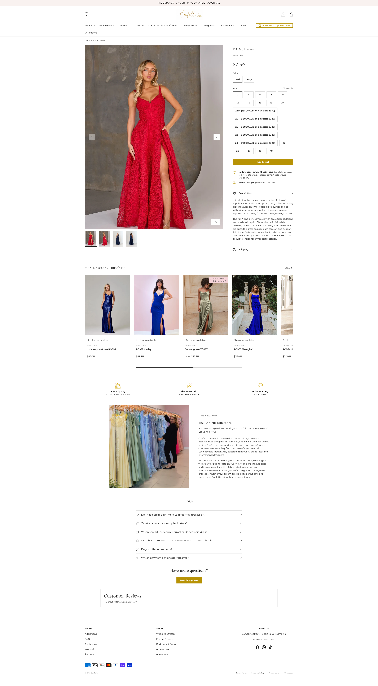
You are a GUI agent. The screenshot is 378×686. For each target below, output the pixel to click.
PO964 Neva (289, 349)
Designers (208, 25)
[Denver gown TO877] (205, 305)
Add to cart (263, 162)
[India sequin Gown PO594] (107, 305)
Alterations (91, 32)
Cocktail (139, 25)
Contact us (91, 644)
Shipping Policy (257, 673)
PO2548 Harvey (99, 40)
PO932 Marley (143, 349)
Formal (124, 25)
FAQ (87, 639)
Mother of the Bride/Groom (163, 25)
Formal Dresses (164, 639)
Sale (243, 25)
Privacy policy (274, 673)
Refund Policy (241, 673)
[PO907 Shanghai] (254, 305)
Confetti (94, 673)
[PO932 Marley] (156, 305)
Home (87, 40)
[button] (291, 14)
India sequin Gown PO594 (101, 349)
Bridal (88, 25)
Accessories (227, 25)
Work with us (92, 649)
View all (289, 267)
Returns (89, 654)
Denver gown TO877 (196, 349)
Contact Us (288, 673)
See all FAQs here (189, 580)
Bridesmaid (105, 25)
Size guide (288, 88)
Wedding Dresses (165, 633)
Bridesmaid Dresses (167, 644)
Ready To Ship (190, 25)
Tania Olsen (238, 55)
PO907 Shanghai (243, 349)
